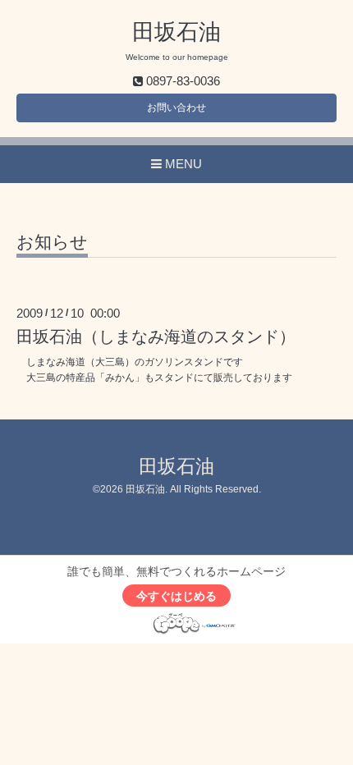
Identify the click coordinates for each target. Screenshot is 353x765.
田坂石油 (176, 32)
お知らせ (52, 242)
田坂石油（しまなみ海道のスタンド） (156, 337)
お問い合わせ (176, 107)
